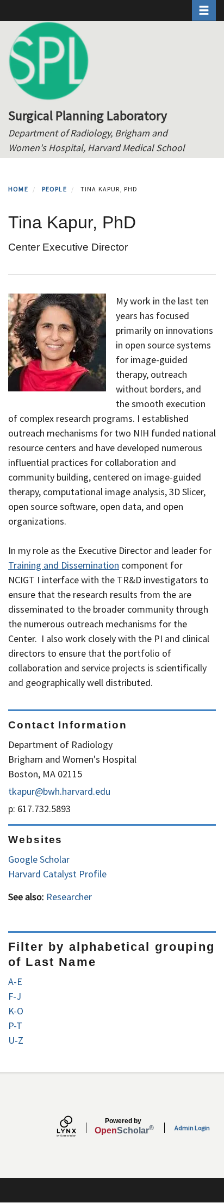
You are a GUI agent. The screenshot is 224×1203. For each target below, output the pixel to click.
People (54, 189)
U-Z (15, 1040)
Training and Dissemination (63, 565)
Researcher (69, 896)
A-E (15, 981)
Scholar (123, 1126)
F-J (14, 996)
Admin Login (192, 1128)
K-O (15, 1011)
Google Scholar (39, 859)
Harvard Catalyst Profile (57, 874)
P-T (15, 1025)
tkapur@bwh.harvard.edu (59, 791)
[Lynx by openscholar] (76, 1127)
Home (18, 189)
